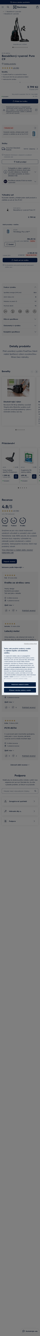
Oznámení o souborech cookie (23, 676)
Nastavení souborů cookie (20, 684)
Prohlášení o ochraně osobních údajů (16, 678)
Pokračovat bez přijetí (30, 643)
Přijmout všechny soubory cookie (20, 690)
